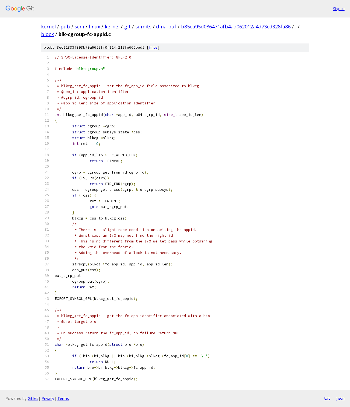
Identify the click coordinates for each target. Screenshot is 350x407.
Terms (63, 398)
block (47, 34)
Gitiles (33, 398)
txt (327, 398)
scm (79, 26)
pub (65, 26)
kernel (48, 26)
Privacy (48, 398)
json (340, 398)
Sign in (339, 8)
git (127, 26)
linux (94, 26)
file (153, 47)
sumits (143, 26)
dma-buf (166, 26)
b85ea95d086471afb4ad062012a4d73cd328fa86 (236, 26)
